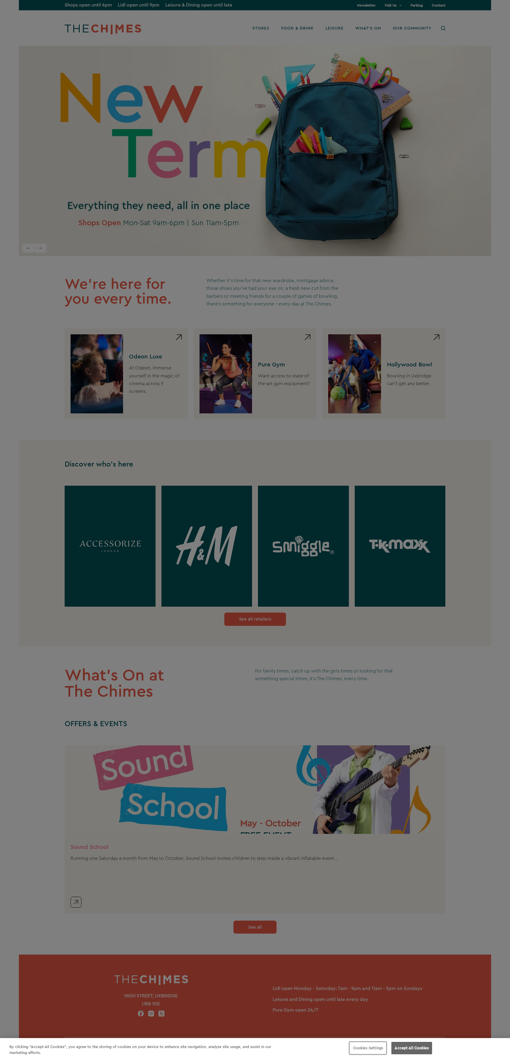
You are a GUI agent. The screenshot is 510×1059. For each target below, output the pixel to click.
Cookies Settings (368, 1048)
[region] (255, 1048)
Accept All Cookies (412, 1048)
